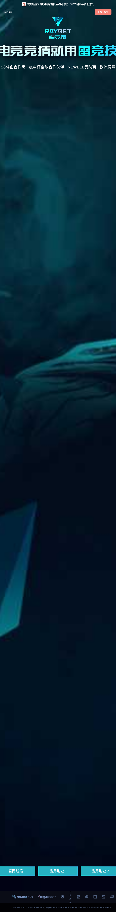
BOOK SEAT (103, 12)
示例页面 (8, 12)
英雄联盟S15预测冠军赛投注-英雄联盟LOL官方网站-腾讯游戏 (60, 4)
